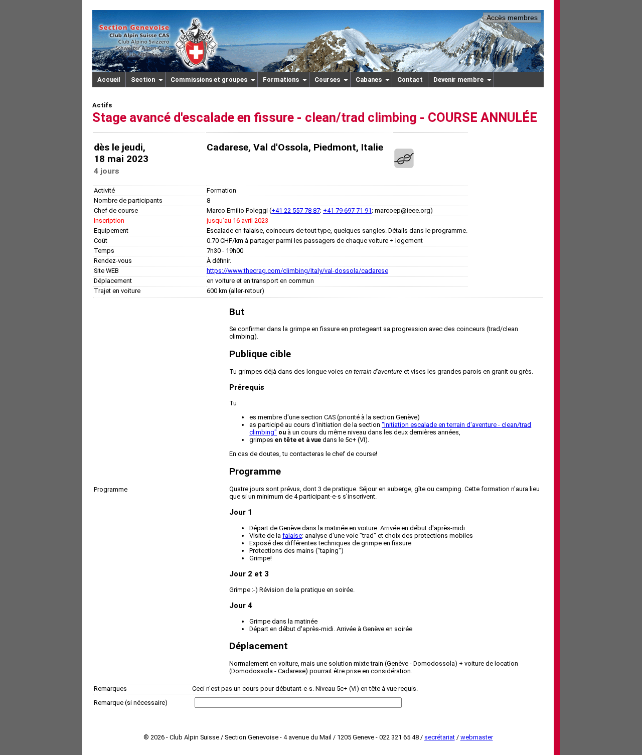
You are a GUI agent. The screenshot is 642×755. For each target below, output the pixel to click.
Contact (410, 79)
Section (143, 79)
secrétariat (439, 737)
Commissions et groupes (209, 79)
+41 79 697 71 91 (347, 210)
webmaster (476, 737)
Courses (327, 79)
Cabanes (369, 79)
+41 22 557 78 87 (295, 210)
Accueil (108, 79)
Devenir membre (458, 79)
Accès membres (512, 18)
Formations (281, 79)
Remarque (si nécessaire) (131, 702)
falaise (292, 535)
